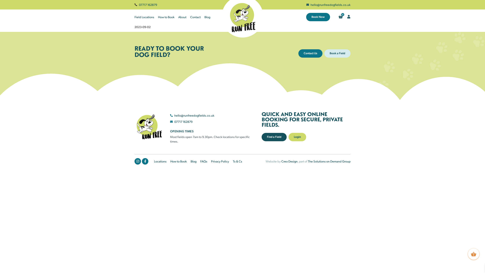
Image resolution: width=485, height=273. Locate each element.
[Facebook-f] (145, 161)
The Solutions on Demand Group (329, 161)
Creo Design (289, 161)
